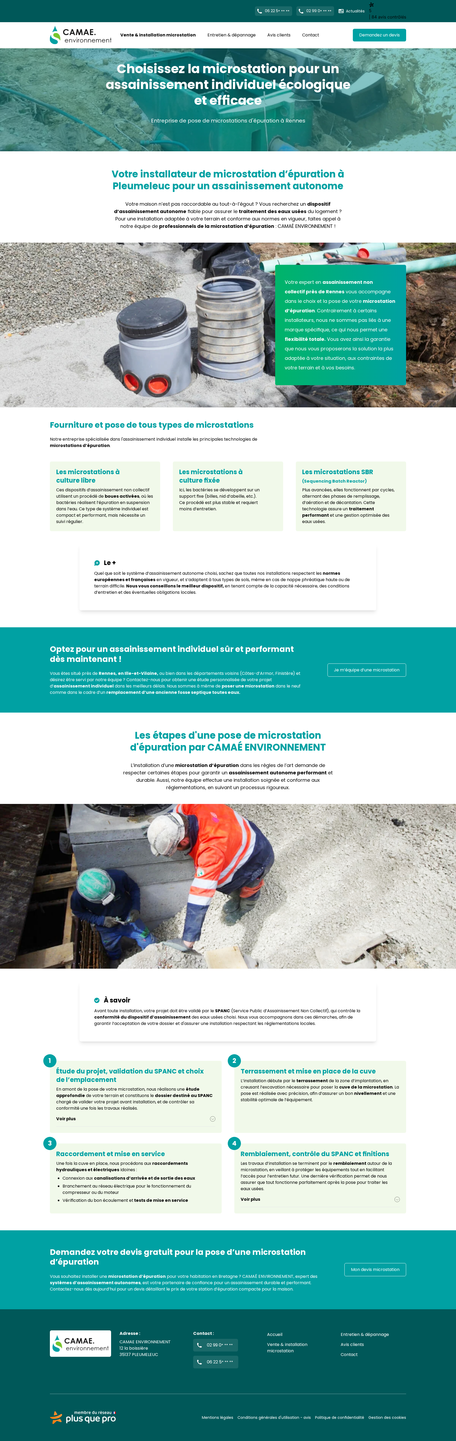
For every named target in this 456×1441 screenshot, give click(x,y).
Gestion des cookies (387, 1417)
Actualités (355, 11)
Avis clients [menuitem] (279, 35)
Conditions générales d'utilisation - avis (274, 1417)
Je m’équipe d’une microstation (367, 670)
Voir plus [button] (66, 1119)
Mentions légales (217, 1417)
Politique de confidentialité (339, 1417)
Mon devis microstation (375, 1269)
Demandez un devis (379, 35)
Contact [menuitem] (310, 35)
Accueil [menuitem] (274, 1334)
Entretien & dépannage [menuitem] (231, 35)
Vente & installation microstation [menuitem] (158, 35)
